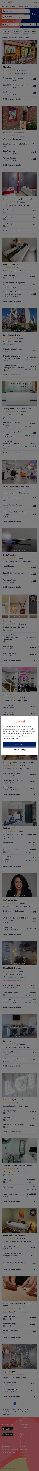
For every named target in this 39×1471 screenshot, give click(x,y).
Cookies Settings (19, 750)
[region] (19, 735)
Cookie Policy (14, 738)
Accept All (19, 744)
